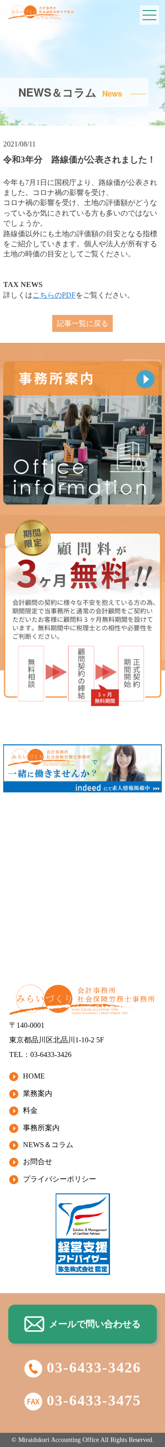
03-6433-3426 (94, 1367)
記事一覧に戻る (82, 323)
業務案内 (37, 1093)
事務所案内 (41, 1128)
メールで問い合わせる (95, 1324)
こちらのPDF (54, 295)
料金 (30, 1110)
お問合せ (37, 1161)
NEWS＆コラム (48, 1145)
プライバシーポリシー (59, 1179)
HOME (34, 1076)
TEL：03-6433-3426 (40, 1054)
